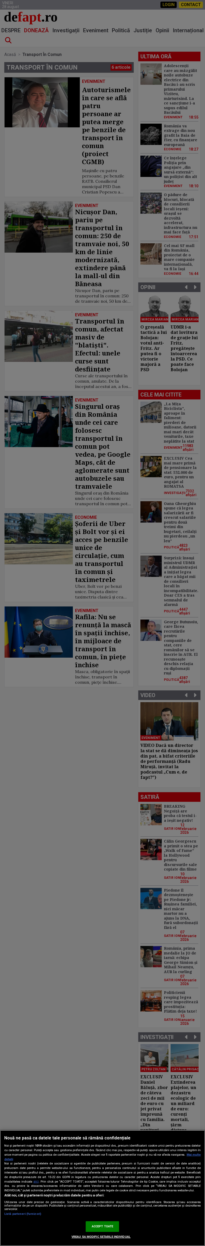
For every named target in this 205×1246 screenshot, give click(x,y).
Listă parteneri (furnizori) (22, 1214)
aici (36, 1181)
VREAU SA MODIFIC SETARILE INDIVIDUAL (101, 1237)
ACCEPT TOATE (102, 1226)
